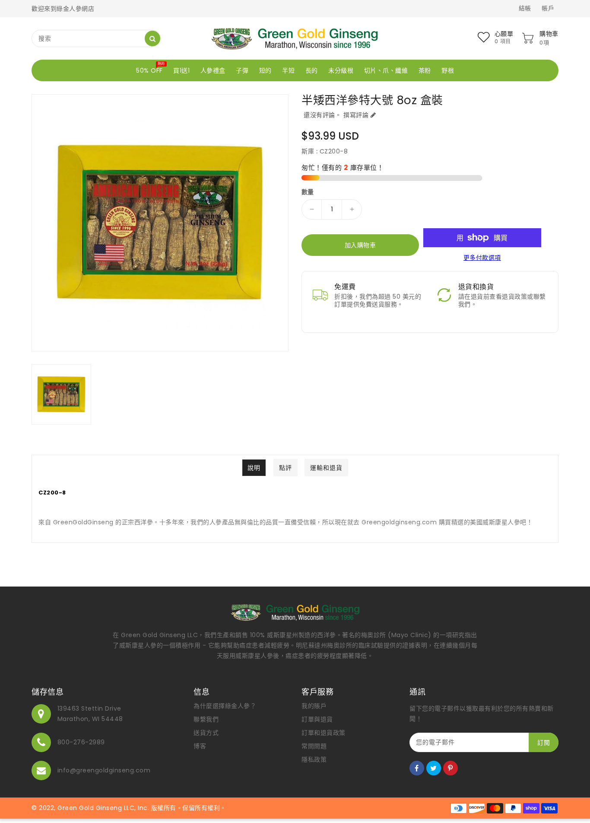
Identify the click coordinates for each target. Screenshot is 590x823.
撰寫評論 (355, 115)
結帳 (525, 8)
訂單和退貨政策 (323, 732)
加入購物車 (360, 245)
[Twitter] (433, 768)
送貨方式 (206, 732)
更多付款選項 (482, 257)
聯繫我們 (206, 719)
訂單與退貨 (317, 719)
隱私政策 (314, 759)
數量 (307, 192)
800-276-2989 (81, 742)
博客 (199, 746)
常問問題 (314, 746)
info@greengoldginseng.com (104, 770)
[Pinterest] (450, 768)
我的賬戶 (314, 706)
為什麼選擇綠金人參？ (224, 706)
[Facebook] (416, 768)
